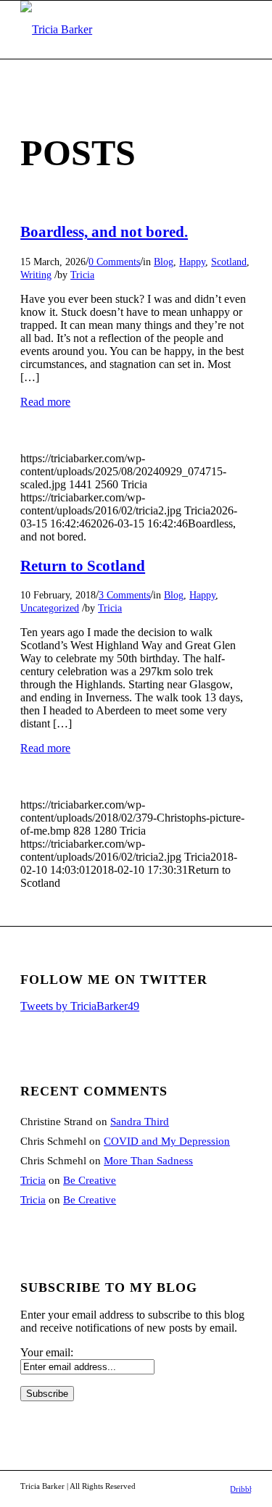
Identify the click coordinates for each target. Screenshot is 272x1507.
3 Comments (124, 595)
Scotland (229, 261)
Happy (192, 261)
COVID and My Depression (167, 1141)
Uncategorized (49, 608)
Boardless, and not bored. (104, 232)
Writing (35, 274)
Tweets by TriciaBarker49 (79, 1006)
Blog (163, 261)
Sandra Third (139, 1121)
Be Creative (89, 1180)
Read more (45, 402)
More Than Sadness (148, 1160)
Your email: (46, 1352)
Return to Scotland (82, 566)
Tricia (82, 274)
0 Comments (114, 261)
